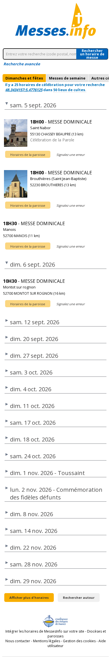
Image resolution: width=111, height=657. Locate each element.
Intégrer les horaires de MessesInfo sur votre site (44, 631)
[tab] (24, 78)
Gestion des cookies (79, 641)
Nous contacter (17, 641)
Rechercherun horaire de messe (92, 54)
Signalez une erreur (70, 154)
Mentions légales (46, 641)
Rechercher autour (78, 597)
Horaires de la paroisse (27, 154)
